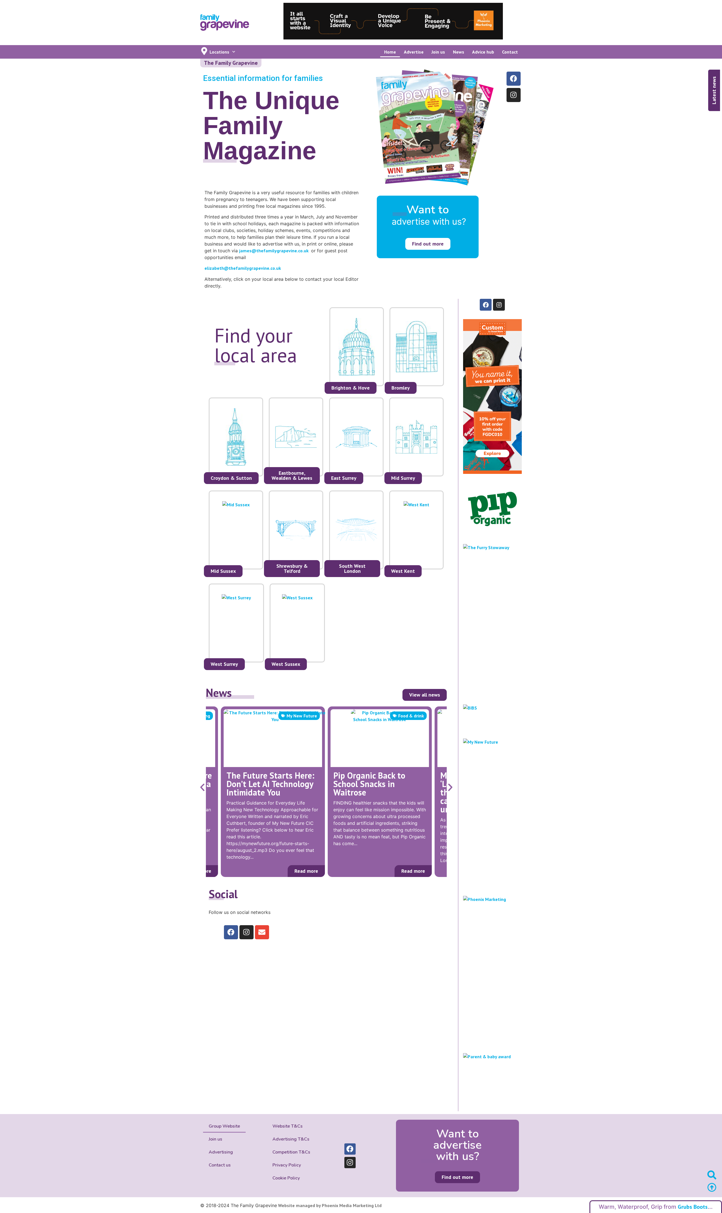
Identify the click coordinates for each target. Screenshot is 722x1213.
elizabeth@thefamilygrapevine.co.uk (242, 268)
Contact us (220, 1165)
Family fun (413, 716)
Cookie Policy (286, 1178)
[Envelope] (262, 932)
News (458, 52)
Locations (219, 52)
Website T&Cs (287, 1126)
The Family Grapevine (231, 63)
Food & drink (304, 716)
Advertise (414, 52)
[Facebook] (514, 79)
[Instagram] (514, 95)
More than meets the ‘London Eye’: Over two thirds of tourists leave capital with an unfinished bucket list (375, 792)
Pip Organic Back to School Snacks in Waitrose (262, 784)
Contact (510, 52)
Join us (438, 52)
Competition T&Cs (291, 1152)
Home (390, 52)
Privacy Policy (286, 1165)
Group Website (224, 1126)
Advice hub (483, 52)
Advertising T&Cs (290, 1139)
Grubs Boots (693, 1206)
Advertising (221, 1152)
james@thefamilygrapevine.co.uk (274, 250)
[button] (202, 787)
